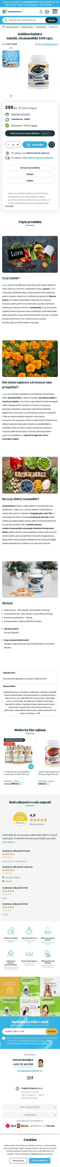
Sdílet (30, 180)
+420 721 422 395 (23, 1064)
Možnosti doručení (20, 114)
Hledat (51, 20)
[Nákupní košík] (47, 12)
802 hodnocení (37, 824)
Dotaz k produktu (30, 167)
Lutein (5, 285)
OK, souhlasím (39, 1160)
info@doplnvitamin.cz (30, 1070)
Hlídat (30, 174)
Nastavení (18, 1160)
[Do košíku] (31, 766)
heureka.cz (8, 842)
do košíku (37, 144)
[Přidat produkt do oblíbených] (20, 783)
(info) (34, 126)
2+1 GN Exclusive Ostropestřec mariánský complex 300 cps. (17, 773)
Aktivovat (45, 133)
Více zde (9, 206)
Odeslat (52, 1031)
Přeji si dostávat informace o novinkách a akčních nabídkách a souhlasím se (31, 1040)
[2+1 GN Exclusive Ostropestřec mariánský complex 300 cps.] (18, 753)
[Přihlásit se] (41, 12)
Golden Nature (50, 44)
